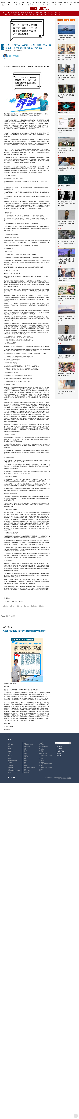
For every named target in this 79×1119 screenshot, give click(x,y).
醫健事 (41, 13)
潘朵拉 (25, 762)
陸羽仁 (9, 751)
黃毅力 (41, 751)
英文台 (28, 4)
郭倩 (25, 748)
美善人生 (60, 4)
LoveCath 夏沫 (43, 753)
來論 (40, 770)
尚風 (25, 758)
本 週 (66, 20)
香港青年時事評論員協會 (45, 755)
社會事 (22, 13)
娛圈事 (44, 4)
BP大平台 (16, 4)
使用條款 (59, 748)
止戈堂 (25, 750)
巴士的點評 (10, 744)
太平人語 (26, 757)
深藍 (9, 746)
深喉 (25, 743)
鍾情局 (9, 748)
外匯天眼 (41, 750)
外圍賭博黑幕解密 (28, 744)
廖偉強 (25, 760)
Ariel (9, 743)
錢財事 (30, 13)
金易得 (41, 758)
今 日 (60, 20)
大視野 (45, 13)
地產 (33, 13)
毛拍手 (41, 743)
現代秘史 (41, 744)
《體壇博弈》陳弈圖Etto (45, 767)
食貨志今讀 (27, 770)
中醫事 (37, 13)
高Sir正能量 (27, 746)
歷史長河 (66, 4)
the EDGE (23, 4)
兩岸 (48, 13)
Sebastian (10, 750)
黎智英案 (15, 13)
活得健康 (10, 762)
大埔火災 (10, 13)
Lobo (9, 757)
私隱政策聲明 (60, 751)
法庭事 (26, 13)
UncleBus (10, 763)
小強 (9, 753)
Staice (25, 763)
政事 (19, 13)
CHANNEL (38, 2)
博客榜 (56, 13)
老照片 (25, 765)
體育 (55, 4)
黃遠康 (9, 758)
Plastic (52, 2)
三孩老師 (41, 760)
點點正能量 (10, 767)
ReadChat (10, 769)
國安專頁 (3, 4)
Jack (40, 757)
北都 (6, 13)
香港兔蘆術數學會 (12, 760)
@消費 (52, 13)
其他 (59, 13)
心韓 (47, 4)
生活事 (71, 4)
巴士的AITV (10, 4)
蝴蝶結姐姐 (27, 772)
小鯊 (25, 751)
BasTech (76, 2)
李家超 (8, 616)
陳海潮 (41, 769)
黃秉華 (25, 755)
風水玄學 (10, 755)
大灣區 (13, 616)
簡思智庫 (41, 762)
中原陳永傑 (10, 765)
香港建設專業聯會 (43, 746)
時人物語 (41, 748)
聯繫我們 (59, 753)
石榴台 (32, 4)
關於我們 (59, 755)
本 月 (72, 20)
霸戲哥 (25, 753)
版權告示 (59, 746)
